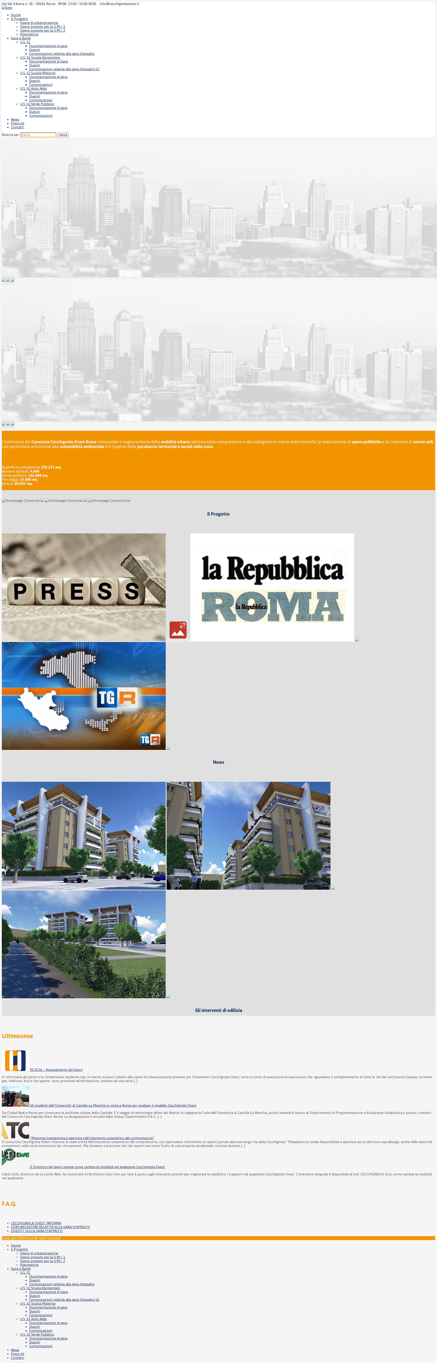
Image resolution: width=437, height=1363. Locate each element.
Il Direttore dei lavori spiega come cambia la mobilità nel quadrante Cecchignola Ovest (97, 1167)
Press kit (17, 123)
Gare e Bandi (21, 38)
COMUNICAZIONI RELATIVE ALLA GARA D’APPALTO (50, 1227)
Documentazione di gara (48, 46)
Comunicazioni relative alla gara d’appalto (61, 54)
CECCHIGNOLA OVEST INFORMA (36, 1223)
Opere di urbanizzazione (39, 23)
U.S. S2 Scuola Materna (37, 73)
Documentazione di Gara (48, 61)
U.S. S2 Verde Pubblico (37, 104)
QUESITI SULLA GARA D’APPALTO (37, 1231)
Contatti (17, 127)
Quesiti (34, 50)
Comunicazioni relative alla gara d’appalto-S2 (64, 69)
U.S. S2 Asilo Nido (33, 88)
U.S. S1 (25, 42)
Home (16, 15)
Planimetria (29, 34)
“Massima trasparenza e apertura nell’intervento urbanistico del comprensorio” (92, 1138)
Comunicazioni (40, 85)
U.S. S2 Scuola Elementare (40, 57)
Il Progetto (19, 19)
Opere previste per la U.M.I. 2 (42, 30)
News (15, 119)
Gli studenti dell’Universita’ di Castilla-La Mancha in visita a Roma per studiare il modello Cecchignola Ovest (113, 1105)
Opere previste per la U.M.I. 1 (42, 26)
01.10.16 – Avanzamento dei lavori (56, 1070)
